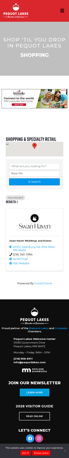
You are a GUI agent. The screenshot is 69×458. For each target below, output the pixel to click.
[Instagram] (39, 438)
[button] (62, 11)
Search (36, 181)
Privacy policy (41, 453)
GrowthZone (43, 283)
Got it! (25, 453)
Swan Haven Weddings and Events (30, 240)
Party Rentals (14, 197)
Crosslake (61, 328)
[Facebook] (30, 438)
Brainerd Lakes (38, 328)
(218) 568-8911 (23, 358)
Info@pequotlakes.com (30, 362)
